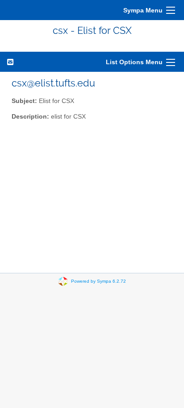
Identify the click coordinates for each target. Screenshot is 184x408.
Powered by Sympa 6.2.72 (98, 281)
